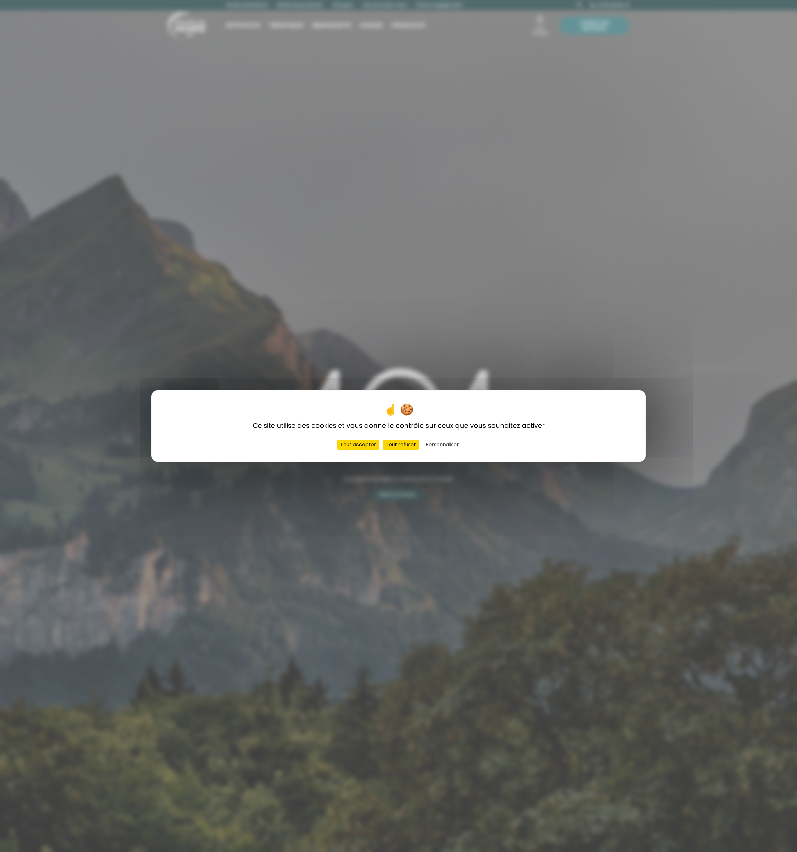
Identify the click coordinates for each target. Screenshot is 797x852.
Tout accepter (358, 444)
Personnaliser (442, 444)
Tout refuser (401, 444)
